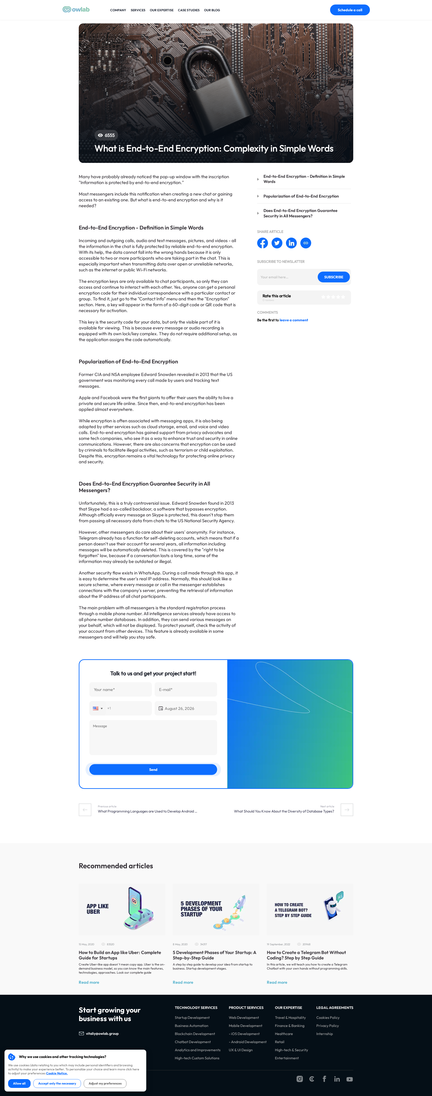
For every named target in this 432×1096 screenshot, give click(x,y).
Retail (279, 1042)
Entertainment (287, 1058)
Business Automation (191, 1026)
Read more (89, 982)
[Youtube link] (349, 1079)
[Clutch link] (311, 1079)
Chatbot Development (193, 1042)
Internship (324, 1034)
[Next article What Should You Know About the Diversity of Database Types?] (347, 809)
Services (138, 10)
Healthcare (284, 1034)
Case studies (189, 10)
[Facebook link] (324, 1079)
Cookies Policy (328, 1017)
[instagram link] (300, 1079)
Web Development (244, 1017)
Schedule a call (350, 10)
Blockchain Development (195, 1034)
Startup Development (192, 1017)
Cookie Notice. (57, 1073)
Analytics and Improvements (197, 1050)
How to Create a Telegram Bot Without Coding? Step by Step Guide (306, 955)
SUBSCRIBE (333, 277)
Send (153, 769)
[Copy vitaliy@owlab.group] (123, 1033)
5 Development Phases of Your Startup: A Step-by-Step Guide (214, 955)
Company (118, 10)
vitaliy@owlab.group (102, 1033)
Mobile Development (245, 1026)
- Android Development (248, 1042)
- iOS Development (244, 1034)
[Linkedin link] (337, 1079)
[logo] (76, 11)
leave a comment (294, 320)
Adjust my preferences (105, 1083)
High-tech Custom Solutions (197, 1058)
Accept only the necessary (57, 1083)
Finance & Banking (289, 1026)
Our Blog (212, 10)
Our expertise (161, 10)
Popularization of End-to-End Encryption (301, 196)
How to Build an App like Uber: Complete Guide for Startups (120, 955)
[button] (97, 708)
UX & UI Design (241, 1050)
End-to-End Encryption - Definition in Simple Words (304, 179)
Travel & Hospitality (290, 1017)
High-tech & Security (291, 1050)
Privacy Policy (327, 1026)
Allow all (19, 1083)
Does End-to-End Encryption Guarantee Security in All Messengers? (300, 213)
